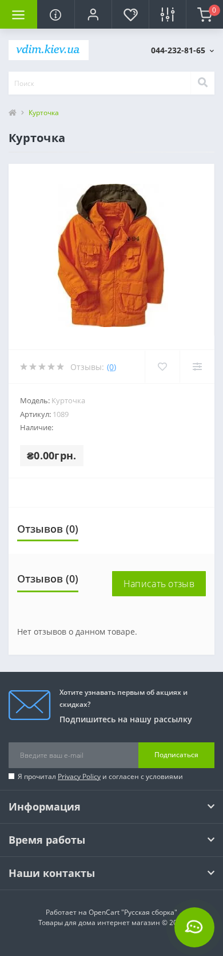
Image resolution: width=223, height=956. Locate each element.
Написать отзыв (159, 583)
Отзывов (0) (47, 529)
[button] (93, 14)
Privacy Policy (79, 776)
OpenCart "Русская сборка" (133, 912)
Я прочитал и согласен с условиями (100, 776)
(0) (111, 366)
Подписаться (176, 755)
